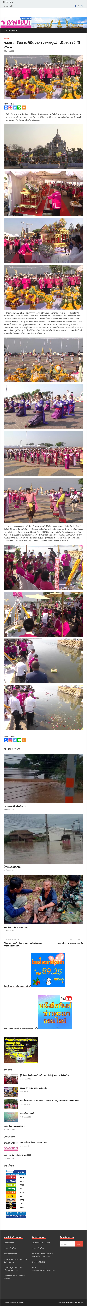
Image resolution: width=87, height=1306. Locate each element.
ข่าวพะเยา (20, 1302)
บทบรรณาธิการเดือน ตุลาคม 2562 (17, 1155)
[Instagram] (81, 6)
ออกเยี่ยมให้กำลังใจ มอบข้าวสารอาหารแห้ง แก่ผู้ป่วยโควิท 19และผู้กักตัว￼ (49, 1100)
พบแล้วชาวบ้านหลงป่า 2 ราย (16, 927)
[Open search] (81, 30)
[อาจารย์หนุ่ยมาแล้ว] (11, 1113)
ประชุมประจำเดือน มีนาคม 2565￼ (33, 1088)
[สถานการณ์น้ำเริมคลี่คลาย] (43, 779)
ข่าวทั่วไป (6, 39)
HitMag (80, 1302)
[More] (24, 107)
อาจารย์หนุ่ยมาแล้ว (27, 1113)
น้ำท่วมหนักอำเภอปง (12, 867)
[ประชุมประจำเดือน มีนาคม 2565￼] (11, 1088)
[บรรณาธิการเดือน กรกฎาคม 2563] (11, 1142)
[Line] (19, 107)
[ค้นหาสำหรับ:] (71, 1244)
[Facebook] (75, 6)
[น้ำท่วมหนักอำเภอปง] (43, 840)
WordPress (70, 1302)
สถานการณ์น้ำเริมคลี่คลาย (15, 806)
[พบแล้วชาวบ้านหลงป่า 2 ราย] (43, 900)
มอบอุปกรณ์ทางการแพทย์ (14, 1126)
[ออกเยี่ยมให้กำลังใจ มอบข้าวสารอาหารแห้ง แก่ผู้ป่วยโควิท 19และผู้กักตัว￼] (11, 1101)
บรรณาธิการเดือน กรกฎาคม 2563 (33, 1142)
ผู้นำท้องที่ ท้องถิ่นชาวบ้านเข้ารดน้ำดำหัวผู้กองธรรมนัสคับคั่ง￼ (44, 1075)
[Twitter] (78, 6)
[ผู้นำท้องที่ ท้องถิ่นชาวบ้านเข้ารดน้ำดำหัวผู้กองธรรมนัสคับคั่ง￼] (11, 1075)
